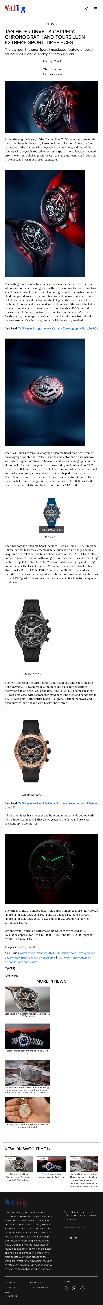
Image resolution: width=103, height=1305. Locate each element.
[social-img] (66, 1288)
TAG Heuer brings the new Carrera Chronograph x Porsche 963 (58, 328)
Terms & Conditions (11, 1294)
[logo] (15, 9)
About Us (10, 1282)
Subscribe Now (39, 1287)
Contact (10, 1287)
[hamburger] (95, 8)
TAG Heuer (12, 975)
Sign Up (72, 1237)
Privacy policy (39, 1282)
